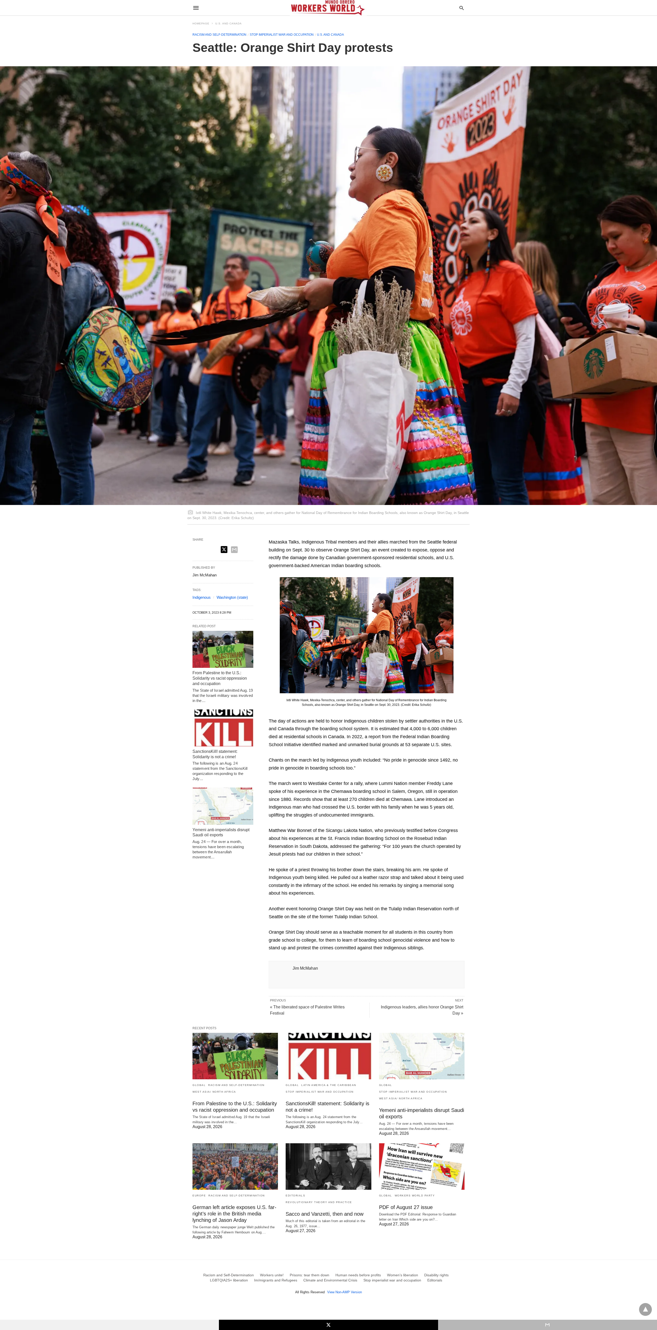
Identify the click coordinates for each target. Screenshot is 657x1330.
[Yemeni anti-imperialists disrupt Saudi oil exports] (222, 806)
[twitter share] (224, 549)
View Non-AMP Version (344, 1292)
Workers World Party (415, 1195)
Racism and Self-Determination (219, 34)
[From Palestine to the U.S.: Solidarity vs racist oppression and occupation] (222, 649)
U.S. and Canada (228, 23)
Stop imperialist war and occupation (282, 34)
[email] (547, 1325)
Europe (199, 1195)
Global (199, 1085)
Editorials (295, 1195)
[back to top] (645, 1309)
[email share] (234, 549)
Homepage (200, 23)
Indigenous (201, 597)
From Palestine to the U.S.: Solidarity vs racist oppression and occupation (219, 678)
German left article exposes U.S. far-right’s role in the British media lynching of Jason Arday (234, 1213)
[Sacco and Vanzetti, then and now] (328, 1166)
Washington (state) (232, 597)
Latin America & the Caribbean (328, 1085)
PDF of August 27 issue (406, 1207)
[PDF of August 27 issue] (422, 1166)
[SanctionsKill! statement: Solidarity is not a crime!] (222, 727)
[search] (462, 8)
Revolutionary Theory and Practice (319, 1202)
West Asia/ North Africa (214, 1091)
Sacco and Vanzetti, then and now (324, 1214)
